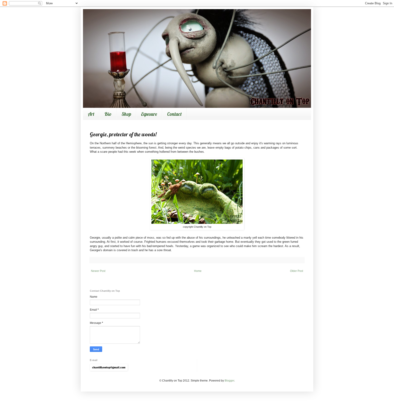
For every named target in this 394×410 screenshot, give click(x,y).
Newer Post (98, 271)
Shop (126, 114)
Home (198, 271)
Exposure (149, 114)
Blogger (229, 380)
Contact (174, 114)
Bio (107, 114)
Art (91, 114)
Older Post (296, 271)
